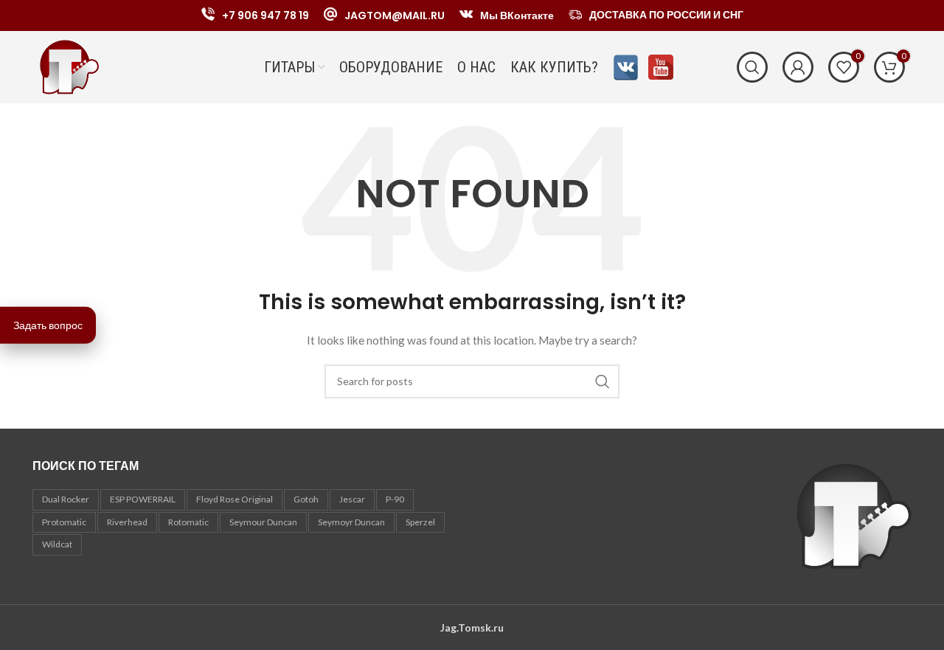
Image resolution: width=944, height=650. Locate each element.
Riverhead (127, 522)
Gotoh (306, 499)
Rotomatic (188, 522)
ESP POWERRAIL (143, 499)
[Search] (752, 67)
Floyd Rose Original (234, 499)
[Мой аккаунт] (798, 67)
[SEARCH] (603, 381)
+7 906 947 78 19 (265, 15)
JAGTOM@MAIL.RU (394, 15)
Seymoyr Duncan (351, 522)
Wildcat (57, 544)
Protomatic (64, 522)
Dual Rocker (65, 499)
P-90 (395, 499)
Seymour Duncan (263, 522)
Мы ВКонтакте (517, 15)
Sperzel (420, 522)
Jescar (352, 499)
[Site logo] (69, 66)
